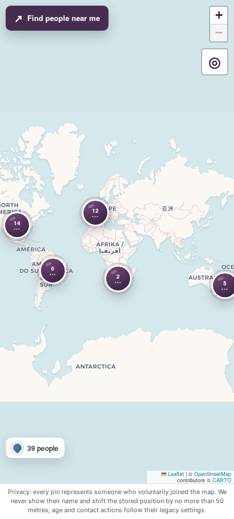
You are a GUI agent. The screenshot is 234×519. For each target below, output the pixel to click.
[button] (52, 270)
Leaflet (175, 474)
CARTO (221, 480)
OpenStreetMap (212, 474)
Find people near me (57, 18)
